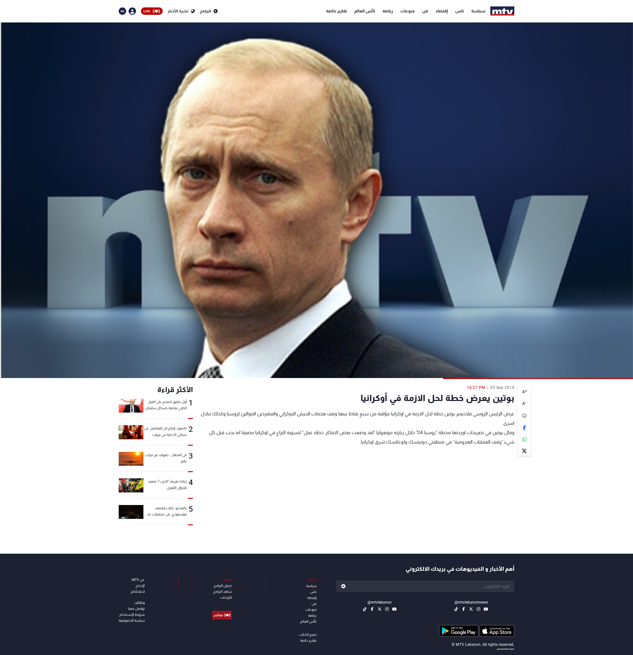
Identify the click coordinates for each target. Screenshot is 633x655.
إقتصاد (441, 10)
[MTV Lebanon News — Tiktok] (456, 609)
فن (425, 10)
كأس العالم (364, 10)
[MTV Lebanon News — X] (471, 609)
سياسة (478, 10)
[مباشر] (222, 604)
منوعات (407, 10)
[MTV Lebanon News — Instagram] (478, 609)
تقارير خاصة (336, 10)
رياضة (388, 10)
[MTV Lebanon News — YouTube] (486, 609)
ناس (459, 10)
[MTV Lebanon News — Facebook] (463, 609)
